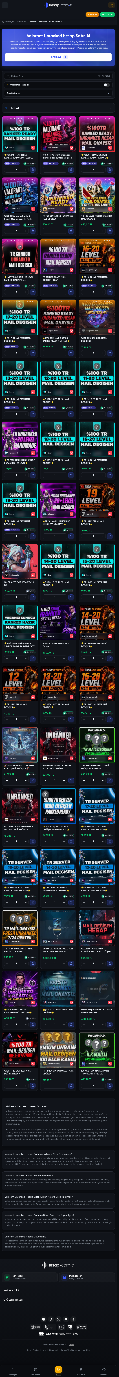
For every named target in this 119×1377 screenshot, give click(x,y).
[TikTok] (51, 1319)
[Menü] (5, 5)
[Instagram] (43, 1319)
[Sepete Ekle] (32, 170)
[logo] (58, 1265)
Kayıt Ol (93, 14)
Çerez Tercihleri (34, 1350)
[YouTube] (66, 1319)
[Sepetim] (111, 5)
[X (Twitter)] (58, 1319)
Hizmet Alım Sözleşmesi (70, 1350)
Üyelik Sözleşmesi (50, 1350)
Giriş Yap (109, 14)
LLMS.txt (86, 1350)
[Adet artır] (26, 170)
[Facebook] (73, 1319)
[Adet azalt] (7, 170)
